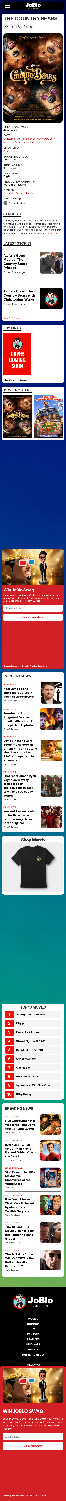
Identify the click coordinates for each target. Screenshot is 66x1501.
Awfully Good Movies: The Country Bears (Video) (15, 261)
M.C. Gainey (19, 142)
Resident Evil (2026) (29, 1050)
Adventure (9, 193)
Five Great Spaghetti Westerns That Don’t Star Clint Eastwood (20, 1124)
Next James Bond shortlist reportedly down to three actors (18, 692)
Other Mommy (26, 1058)
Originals (33, 1344)
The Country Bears (15, 379)
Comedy (21, 193)
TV (33, 1329)
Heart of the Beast (28, 1076)
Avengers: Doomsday (30, 1014)
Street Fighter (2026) (30, 1041)
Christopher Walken (14, 138)
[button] (7, 6)
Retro (33, 1349)
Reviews (33, 1334)
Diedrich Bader (34, 142)
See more (53, 232)
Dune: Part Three (27, 1032)
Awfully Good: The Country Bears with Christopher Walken (20, 295)
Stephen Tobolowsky (37, 138)
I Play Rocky (24, 1094)
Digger (21, 1023)
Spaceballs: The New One (33, 1085)
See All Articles (11, 317)
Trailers (33, 1339)
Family (29, 193)
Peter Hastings (11, 151)
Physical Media (33, 1354)
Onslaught (23, 1067)
